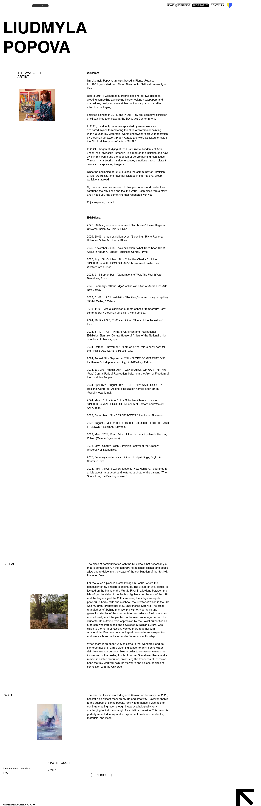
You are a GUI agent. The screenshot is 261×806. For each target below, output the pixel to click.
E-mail (51, 770)
